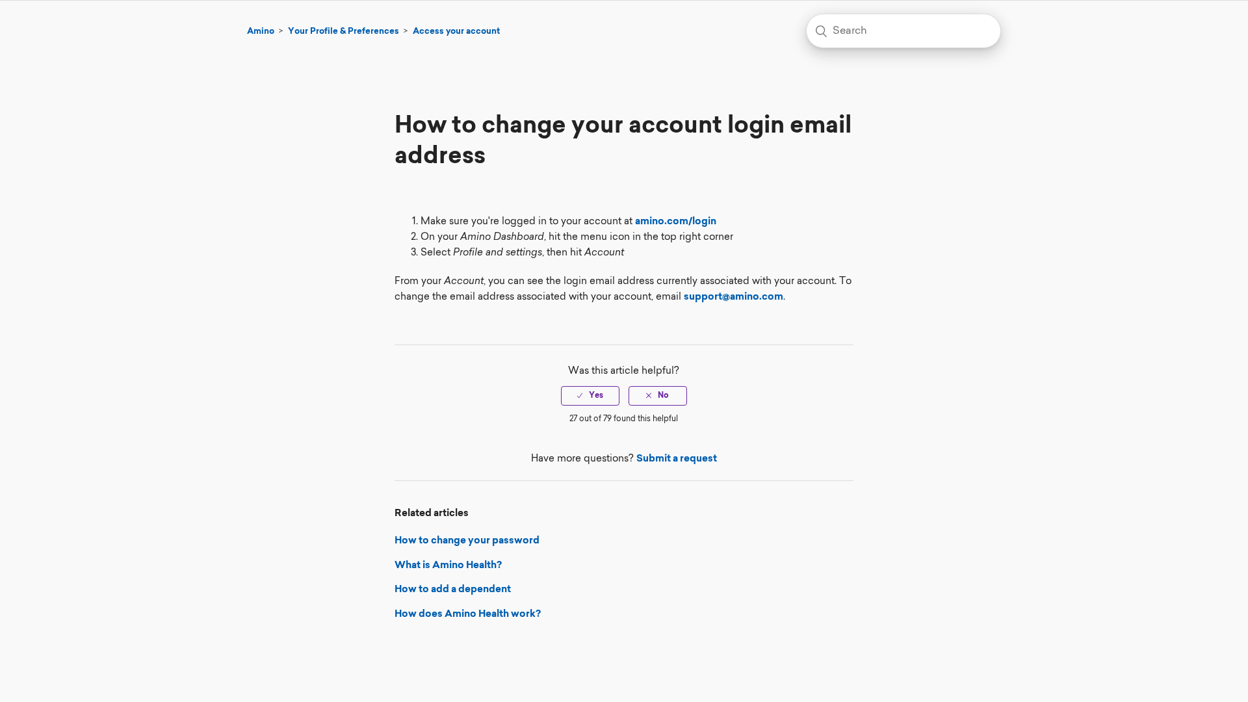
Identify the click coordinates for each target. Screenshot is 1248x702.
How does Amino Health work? (468, 614)
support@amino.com (733, 297)
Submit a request (676, 459)
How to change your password (467, 541)
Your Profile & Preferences (343, 31)
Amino (260, 31)
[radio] (590, 396)
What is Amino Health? (448, 566)
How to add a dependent (453, 590)
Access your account (456, 31)
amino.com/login (675, 222)
